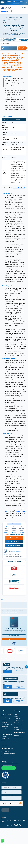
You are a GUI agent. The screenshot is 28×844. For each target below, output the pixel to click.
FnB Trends (16, 735)
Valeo (6, 511)
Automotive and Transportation (13, 17)
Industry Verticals (18, 725)
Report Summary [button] (5, 43)
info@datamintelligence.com (16, 551)
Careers (16, 727)
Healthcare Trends (18, 737)
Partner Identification (15, 541)
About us (16, 716)
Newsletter (4, 720)
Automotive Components (14, 19)
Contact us (4, 722)
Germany (3, 740)
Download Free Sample (19, 671)
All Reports (4, 758)
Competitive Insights (6, 718)
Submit (5, 810)
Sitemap (3, 731)
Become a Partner (18, 729)
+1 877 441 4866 (7, 765)
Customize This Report (14, 635)
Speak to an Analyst (15, 545)
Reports (15, 16)
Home (11, 16)
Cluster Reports (5, 751)
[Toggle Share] (26, 666)
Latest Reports (4, 755)
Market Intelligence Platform (6, 715)
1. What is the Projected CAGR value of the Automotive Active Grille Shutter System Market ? (13, 605)
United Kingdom (5, 738)
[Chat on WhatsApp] (8, 768)
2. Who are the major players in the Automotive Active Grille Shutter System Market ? (12, 611)
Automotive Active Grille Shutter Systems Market (13, 21)
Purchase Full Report (15, 537)
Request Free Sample (19, 188)
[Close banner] (26, 2)
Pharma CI (16, 722)
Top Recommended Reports (8, 753)
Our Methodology (18, 720)
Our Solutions (17, 718)
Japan (2, 742)
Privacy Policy (4, 728)
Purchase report (7, 671)
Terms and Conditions (6, 724)
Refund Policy (4, 726)
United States (4, 736)
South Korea (4, 745)
